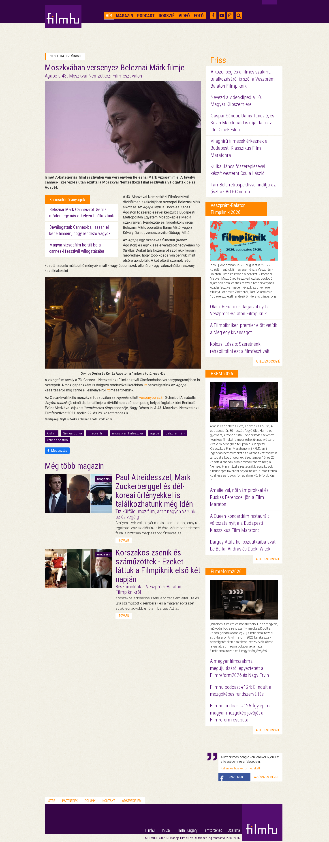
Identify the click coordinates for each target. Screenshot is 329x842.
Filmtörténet (212, 830)
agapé (154, 433)
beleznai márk (175, 433)
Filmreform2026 (226, 571)
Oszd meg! (236, 777)
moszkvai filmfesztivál (127, 433)
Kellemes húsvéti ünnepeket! (240, 768)
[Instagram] (230, 15)
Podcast (146, 15)
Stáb (51, 801)
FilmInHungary (187, 830)
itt (145, 385)
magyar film (97, 433)
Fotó (199, 15)
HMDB (165, 830)
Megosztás (59, 450)
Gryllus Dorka (72, 433)
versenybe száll (151, 397)
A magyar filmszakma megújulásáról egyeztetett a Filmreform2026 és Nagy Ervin (239, 668)
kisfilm (51, 433)
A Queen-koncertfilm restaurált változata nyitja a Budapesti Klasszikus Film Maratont (239, 523)
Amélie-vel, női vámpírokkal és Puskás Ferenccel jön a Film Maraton (239, 497)
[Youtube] (222, 15)
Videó (184, 15)
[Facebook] (213, 15)
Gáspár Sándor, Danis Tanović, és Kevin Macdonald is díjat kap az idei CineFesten (242, 123)
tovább (124, 540)
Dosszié (167, 15)
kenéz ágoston (57, 440)
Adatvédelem (131, 801)
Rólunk (90, 801)
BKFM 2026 (222, 373)
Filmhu (150, 830)
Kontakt (109, 801)
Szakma (234, 830)
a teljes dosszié (268, 361)
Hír (109, 15)
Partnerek (70, 801)
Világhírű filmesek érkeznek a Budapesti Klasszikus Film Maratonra (239, 148)
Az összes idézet (266, 777)
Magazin (124, 15)
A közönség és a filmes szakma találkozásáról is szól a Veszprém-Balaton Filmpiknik (243, 79)
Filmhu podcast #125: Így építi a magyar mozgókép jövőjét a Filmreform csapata (241, 713)
